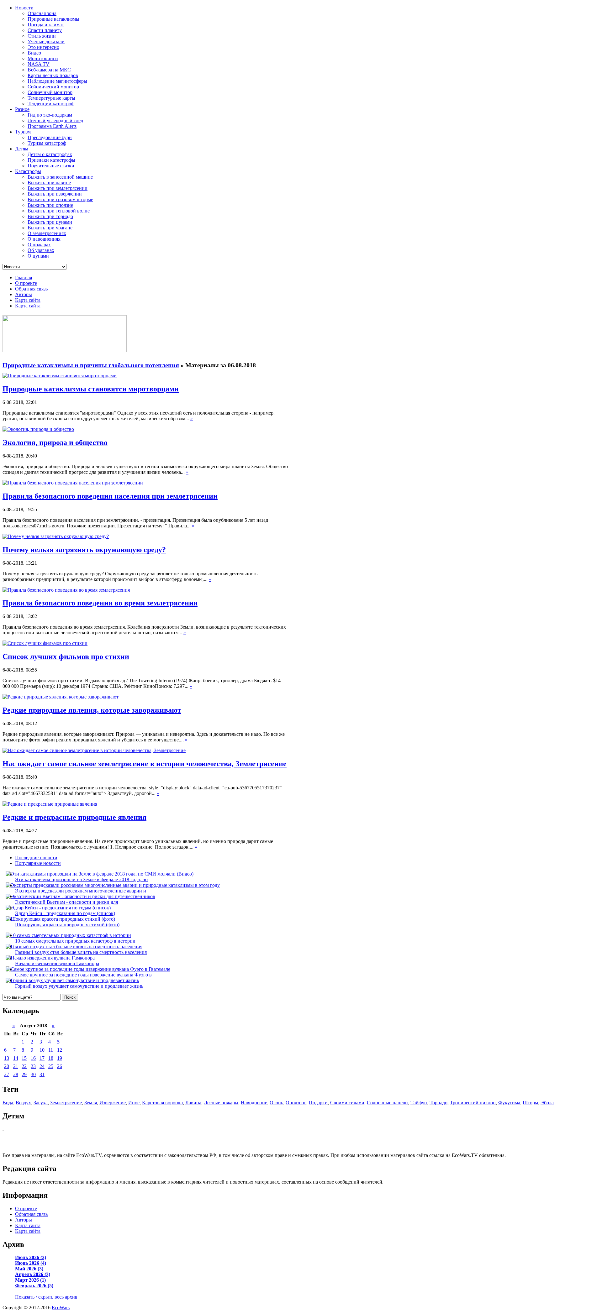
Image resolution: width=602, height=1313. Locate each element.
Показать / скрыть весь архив (46, 1297)
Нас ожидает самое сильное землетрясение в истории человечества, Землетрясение (145, 764)
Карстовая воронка (162, 1102)
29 (24, 1074)
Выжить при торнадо (50, 216)
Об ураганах (41, 250)
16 (33, 1058)
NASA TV (39, 64)
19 (59, 1058)
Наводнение (254, 1102)
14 (15, 1058)
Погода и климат (46, 24)
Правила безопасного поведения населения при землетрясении (110, 496)
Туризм (23, 131)
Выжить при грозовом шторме (60, 199)
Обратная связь (31, 288)
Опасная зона (42, 13)
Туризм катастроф (47, 143)
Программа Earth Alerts (52, 126)
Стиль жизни (42, 36)
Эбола (547, 1102)
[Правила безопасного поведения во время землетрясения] (66, 590)
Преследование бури (50, 137)
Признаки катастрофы (51, 160)
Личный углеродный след (55, 120)
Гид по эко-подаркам (50, 115)
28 (15, 1074)
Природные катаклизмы (53, 19)
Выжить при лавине (49, 182)
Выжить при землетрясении (57, 188)
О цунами (38, 256)
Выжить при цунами (50, 222)
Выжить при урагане (50, 227)
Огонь (276, 1102)
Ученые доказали (46, 41)
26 (59, 1066)
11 (50, 1050)
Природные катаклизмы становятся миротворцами (91, 389)
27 (6, 1074)
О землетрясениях (47, 233)
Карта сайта (27, 300)
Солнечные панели (387, 1102)
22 (24, 1066)
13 (6, 1058)
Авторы (23, 294)
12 (59, 1050)
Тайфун (418, 1102)
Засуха (41, 1102)
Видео (34, 52)
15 (24, 1058)
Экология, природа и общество (55, 442)
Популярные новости (38, 863)
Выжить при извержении (55, 193)
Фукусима (509, 1102)
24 (42, 1066)
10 (42, 1050)
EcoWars (61, 1307)
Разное (22, 109)
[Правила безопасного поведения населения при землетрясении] (73, 482)
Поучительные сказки (51, 165)
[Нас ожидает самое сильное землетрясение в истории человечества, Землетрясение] (94, 750)
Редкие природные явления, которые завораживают (92, 710)
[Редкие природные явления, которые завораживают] (61, 696)
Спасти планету (45, 30)
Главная (23, 277)
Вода (8, 1102)
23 (33, 1066)
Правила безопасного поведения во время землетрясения (100, 603)
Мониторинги (43, 58)
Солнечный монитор (50, 92)
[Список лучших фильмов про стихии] (45, 643)
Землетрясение (66, 1102)
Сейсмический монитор (53, 86)
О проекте (26, 283)
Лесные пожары (221, 1102)
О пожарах (39, 244)
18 (50, 1058)
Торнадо (438, 1102)
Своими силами (347, 1102)
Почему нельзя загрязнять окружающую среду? (84, 550)
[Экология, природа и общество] (38, 429)
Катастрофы (28, 171)
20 (6, 1066)
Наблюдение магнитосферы (57, 81)
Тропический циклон (473, 1102)
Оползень (296, 1102)
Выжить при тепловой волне (59, 210)
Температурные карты (51, 98)
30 (33, 1074)
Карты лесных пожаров (53, 75)
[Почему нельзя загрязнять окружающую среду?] (56, 536)
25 (50, 1066)
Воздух (23, 1102)
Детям (21, 148)
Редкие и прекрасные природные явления (74, 817)
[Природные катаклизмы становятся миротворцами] (60, 375)
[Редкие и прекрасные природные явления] (50, 804)
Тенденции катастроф (51, 103)
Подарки (318, 1102)
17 (42, 1058)
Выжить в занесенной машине (60, 177)
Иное (134, 1102)
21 (15, 1066)
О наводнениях (44, 239)
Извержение (112, 1102)
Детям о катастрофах (50, 154)
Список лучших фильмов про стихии (66, 656)
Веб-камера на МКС (49, 69)
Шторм (530, 1102)
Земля (90, 1102)
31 (42, 1074)
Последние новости (36, 857)
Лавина (193, 1102)
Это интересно (43, 47)
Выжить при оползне (50, 205)
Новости (24, 7)
